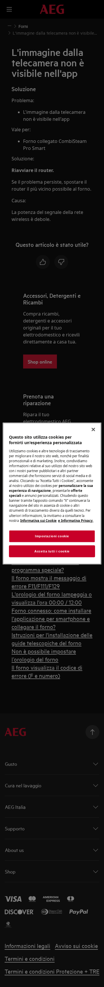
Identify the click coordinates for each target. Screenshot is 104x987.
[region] (52, 493)
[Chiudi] (93, 429)
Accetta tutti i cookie (52, 551)
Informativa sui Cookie (38, 520)
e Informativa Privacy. (75, 520)
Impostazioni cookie (52, 536)
